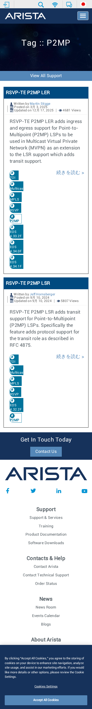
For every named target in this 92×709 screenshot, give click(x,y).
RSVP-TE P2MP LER (28, 92)
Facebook (7, 491)
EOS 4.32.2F (16, 407)
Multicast (17, 188)
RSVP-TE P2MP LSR (28, 283)
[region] (46, 677)
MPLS (14, 199)
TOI (12, 177)
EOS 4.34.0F (16, 249)
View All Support (46, 76)
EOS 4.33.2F (16, 234)
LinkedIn (59, 491)
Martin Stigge (40, 103)
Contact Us (46, 452)
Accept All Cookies (46, 700)
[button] (41, 5)
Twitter (33, 491)
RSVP (14, 210)
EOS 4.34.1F (16, 264)
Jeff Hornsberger (42, 294)
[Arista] (25, 16)
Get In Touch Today (46, 440)
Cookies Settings (46, 686)
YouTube (84, 491)
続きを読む (69, 172)
